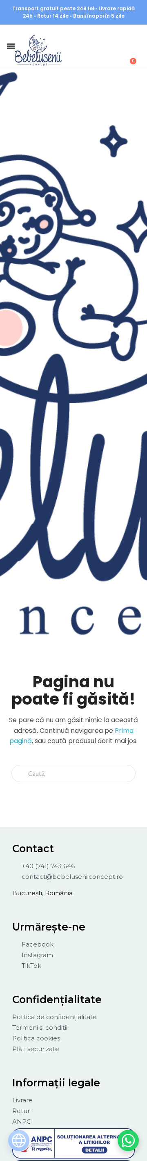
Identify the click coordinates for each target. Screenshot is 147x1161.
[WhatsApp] (128, 1140)
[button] (87, 35)
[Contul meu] (109, 36)
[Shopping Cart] (129, 57)
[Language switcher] (18, 1140)
